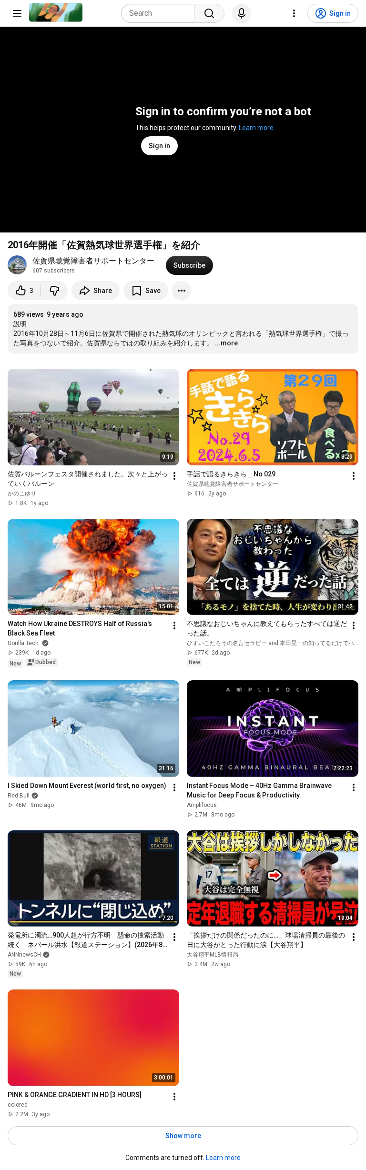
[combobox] (160, 13)
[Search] (209, 13)
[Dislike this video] (54, 290)
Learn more (256, 127)
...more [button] (226, 343)
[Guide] (17, 13)
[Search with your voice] (241, 13)
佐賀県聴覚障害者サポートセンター (93, 260)
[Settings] (294, 13)
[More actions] (181, 290)
